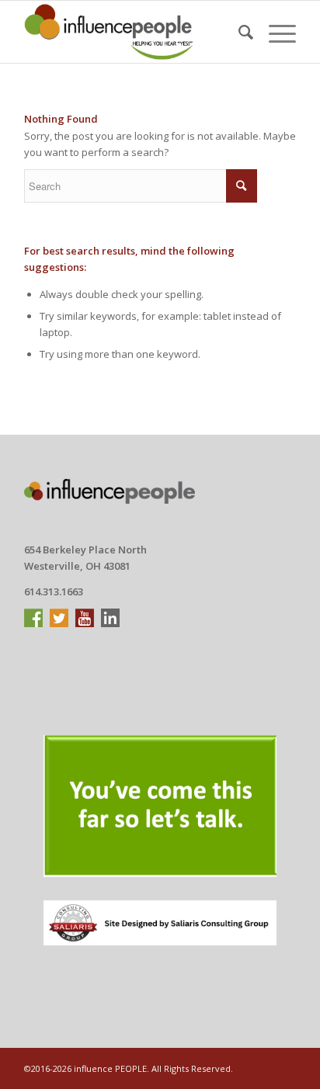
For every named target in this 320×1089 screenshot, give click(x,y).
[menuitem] (238, 32)
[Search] (238, 32)
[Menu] (274, 32)
